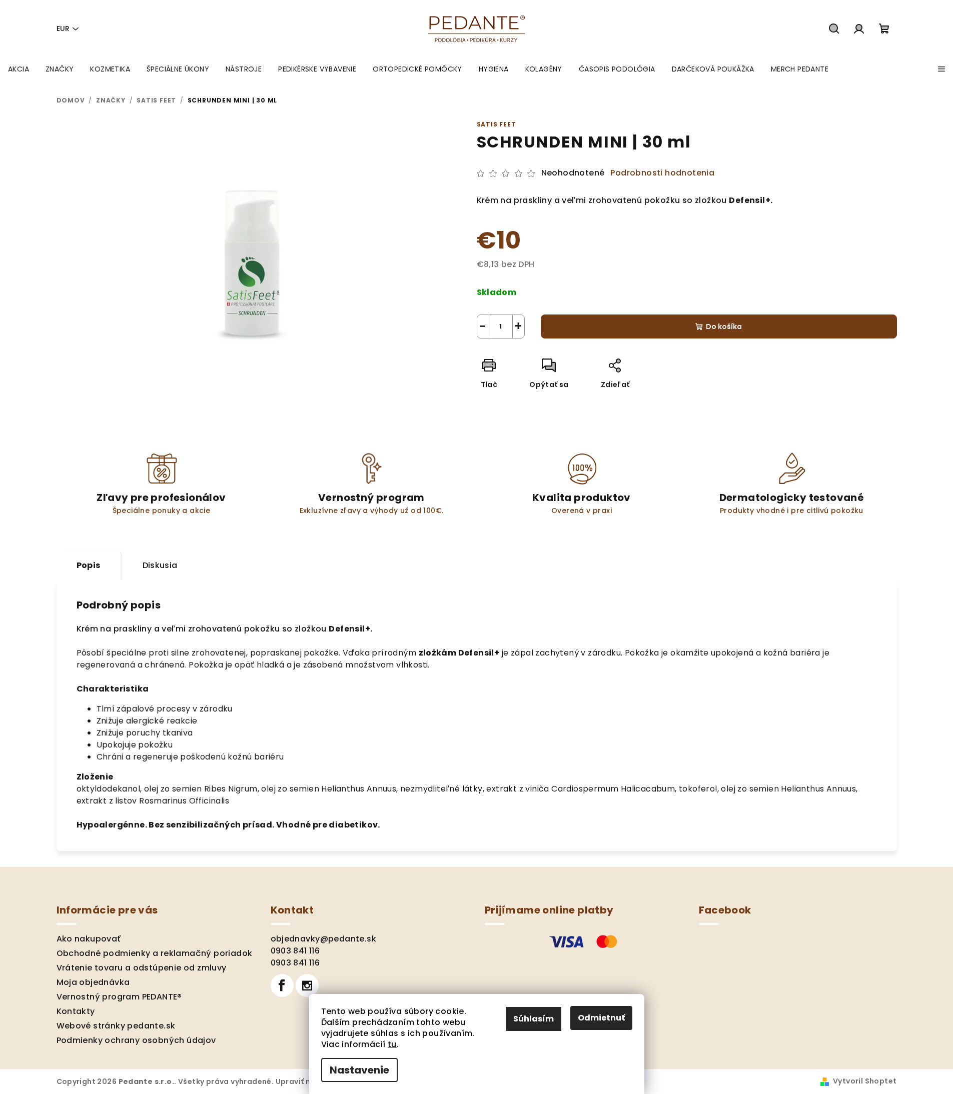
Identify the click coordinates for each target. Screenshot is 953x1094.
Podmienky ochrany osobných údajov (136, 1040)
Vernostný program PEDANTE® (119, 996)
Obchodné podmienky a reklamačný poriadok (155, 953)
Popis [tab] (89, 565)
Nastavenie (359, 1070)
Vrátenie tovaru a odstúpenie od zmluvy (142, 968)
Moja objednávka (93, 982)
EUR (63, 29)
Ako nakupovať (89, 938)
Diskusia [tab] (160, 565)
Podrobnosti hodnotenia (662, 173)
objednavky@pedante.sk (323, 938)
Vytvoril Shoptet (864, 1081)
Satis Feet (496, 124)
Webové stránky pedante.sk (116, 1026)
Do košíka (724, 327)
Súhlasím (533, 1018)
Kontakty (76, 1011)
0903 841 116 (295, 950)
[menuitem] (18, 69)
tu (392, 1044)
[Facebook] (282, 985)
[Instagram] (307, 985)
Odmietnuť (601, 1018)
